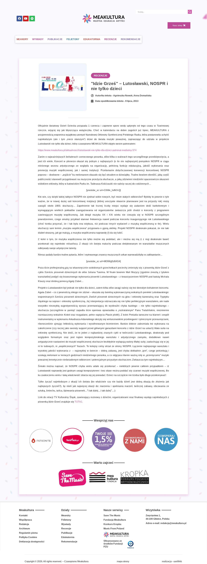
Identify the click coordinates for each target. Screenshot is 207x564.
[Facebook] (19, 18)
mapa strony (123, 561)
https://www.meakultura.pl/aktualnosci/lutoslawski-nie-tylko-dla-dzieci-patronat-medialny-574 (87, 150)
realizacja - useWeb (172, 561)
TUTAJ (78, 402)
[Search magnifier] (190, 12)
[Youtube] (26, 18)
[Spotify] (32, 18)
